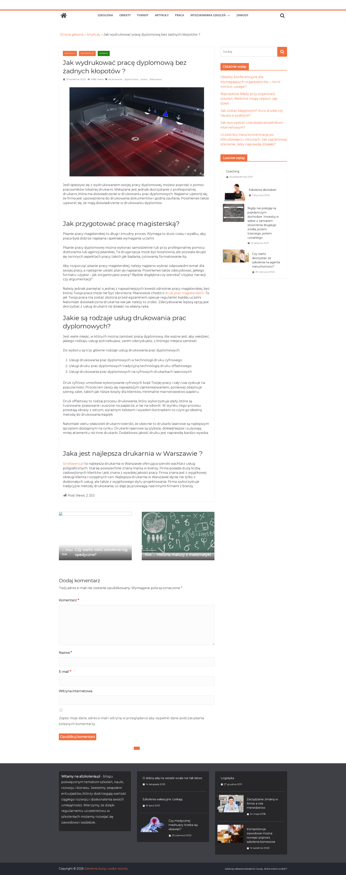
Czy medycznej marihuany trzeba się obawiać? (183, 825)
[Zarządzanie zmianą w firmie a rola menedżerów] (230, 806)
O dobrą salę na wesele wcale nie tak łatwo (172, 778)
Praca (179, 15)
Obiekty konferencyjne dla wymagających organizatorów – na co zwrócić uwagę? (250, 82)
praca (144, 79)
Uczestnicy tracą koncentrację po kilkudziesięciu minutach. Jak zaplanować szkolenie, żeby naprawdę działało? (253, 139)
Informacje (87, 53)
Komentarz (69, 600)
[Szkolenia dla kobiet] (234, 192)
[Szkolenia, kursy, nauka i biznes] (63, 15)
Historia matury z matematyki (178, 554)
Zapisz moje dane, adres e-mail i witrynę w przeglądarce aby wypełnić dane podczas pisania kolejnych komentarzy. (131, 721)
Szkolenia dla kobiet (262, 190)
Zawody (242, 15)
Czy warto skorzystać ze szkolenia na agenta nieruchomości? (266, 260)
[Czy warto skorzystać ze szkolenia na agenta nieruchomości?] (236, 262)
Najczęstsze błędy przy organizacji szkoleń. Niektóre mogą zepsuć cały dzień (249, 98)
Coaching (232, 171)
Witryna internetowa (75, 691)
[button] (228, 15)
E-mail (65, 672)
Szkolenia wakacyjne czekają (162, 799)
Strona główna (71, 34)
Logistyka (227, 778)
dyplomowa (131, 79)
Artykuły (162, 15)
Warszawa (155, 79)
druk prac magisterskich (184, 293)
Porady (142, 15)
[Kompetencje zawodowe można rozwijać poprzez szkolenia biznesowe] (230, 838)
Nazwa (65, 653)
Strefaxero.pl (73, 464)
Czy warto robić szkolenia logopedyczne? (95, 552)
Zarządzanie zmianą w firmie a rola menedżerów (262, 804)
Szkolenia (105, 15)
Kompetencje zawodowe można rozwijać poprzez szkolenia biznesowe (261, 835)
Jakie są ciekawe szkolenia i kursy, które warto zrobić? (256, 868)
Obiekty (125, 15)
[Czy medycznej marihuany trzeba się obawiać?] (152, 828)
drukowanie (115, 79)
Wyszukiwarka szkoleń (208, 15)
